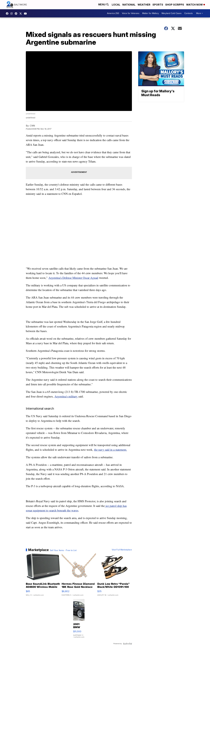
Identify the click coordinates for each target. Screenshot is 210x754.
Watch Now (194, 4)
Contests (188, 13)
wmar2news (12, 13)
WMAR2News (17, 13)
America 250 (113, 13)
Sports (158, 4)
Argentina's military (66, 396)
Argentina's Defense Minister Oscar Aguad (73, 278)
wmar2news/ (8, 13)
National (128, 4)
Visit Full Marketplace (122, 550)
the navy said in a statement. (110, 449)
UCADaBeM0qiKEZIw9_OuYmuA (26, 13)
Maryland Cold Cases (172, 13)
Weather (144, 4)
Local (116, 4)
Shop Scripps (174, 4)
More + (199, 13)
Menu (102, 4)
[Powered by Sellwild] (127, 644)
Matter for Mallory (150, 13)
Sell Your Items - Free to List (63, 550)
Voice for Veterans (130, 13)
